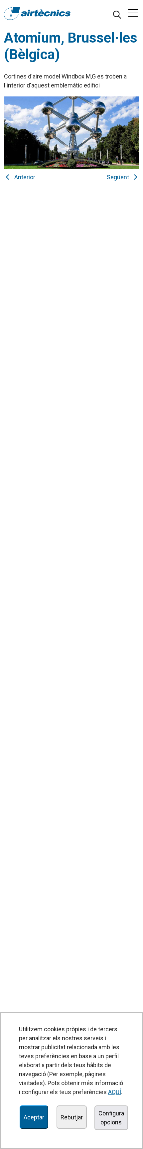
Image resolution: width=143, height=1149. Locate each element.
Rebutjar (72, 1117)
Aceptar (34, 1117)
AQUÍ (114, 1091)
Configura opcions (111, 1118)
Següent (119, 177)
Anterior (23, 177)
